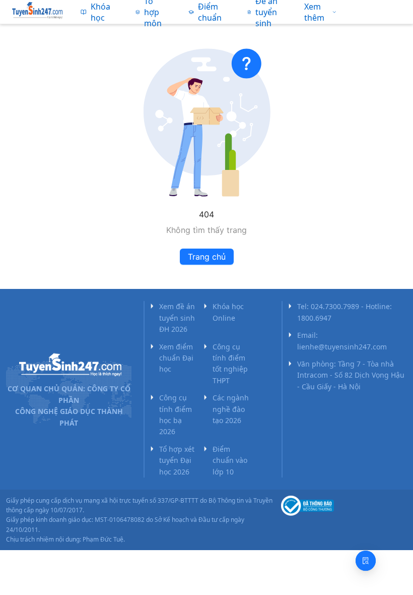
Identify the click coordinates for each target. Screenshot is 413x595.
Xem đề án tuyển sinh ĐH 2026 (177, 318)
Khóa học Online (228, 312)
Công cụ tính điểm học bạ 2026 (175, 414)
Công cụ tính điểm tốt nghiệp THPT (230, 363)
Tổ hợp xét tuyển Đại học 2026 (176, 460)
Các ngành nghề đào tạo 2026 (231, 409)
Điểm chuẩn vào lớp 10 (230, 460)
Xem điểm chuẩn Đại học (176, 358)
